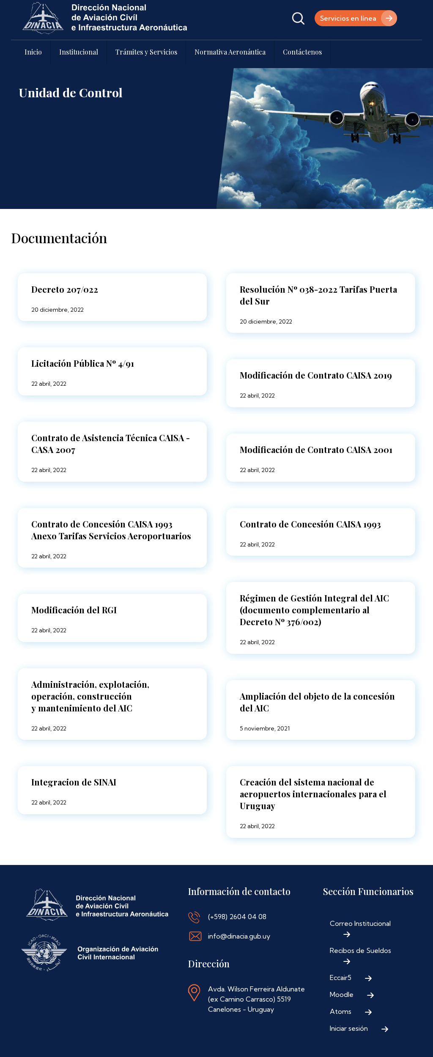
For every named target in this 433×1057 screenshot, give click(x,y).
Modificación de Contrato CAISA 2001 (316, 449)
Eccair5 (340, 977)
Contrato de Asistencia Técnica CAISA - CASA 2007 (110, 443)
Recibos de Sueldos (360, 950)
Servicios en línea (348, 18)
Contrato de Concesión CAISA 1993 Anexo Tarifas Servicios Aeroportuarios (111, 529)
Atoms (340, 1011)
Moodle (342, 994)
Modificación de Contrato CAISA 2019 (316, 375)
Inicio (33, 51)
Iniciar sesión (349, 1028)
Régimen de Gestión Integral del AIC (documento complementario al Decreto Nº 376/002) (314, 609)
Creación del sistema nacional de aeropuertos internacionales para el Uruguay (313, 793)
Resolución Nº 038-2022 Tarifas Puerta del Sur (318, 295)
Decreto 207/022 (64, 289)
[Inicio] (104, 18)
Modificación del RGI (74, 609)
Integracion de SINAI (73, 782)
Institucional (78, 51)
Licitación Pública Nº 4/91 (82, 363)
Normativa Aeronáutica (230, 51)
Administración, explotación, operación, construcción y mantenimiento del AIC (90, 696)
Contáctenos (302, 51)
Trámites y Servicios (146, 51)
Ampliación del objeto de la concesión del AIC (317, 702)
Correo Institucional (360, 923)
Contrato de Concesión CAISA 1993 (310, 524)
